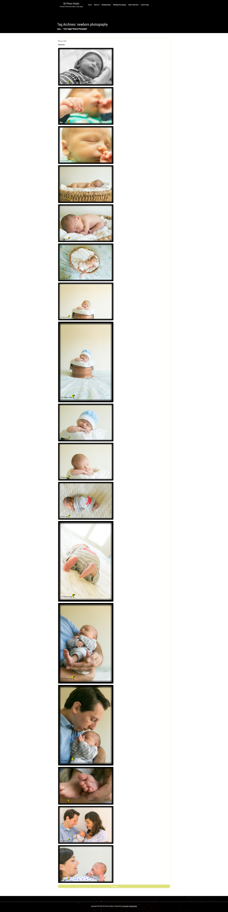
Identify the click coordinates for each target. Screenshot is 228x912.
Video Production (133, 5)
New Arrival (61, 44)
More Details (114, 886)
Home (90, 5)
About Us (96, 5)
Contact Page (145, 5)
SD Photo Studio (71, 3)
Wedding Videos (106, 5)
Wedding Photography (119, 5)
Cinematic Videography (129, 906)
